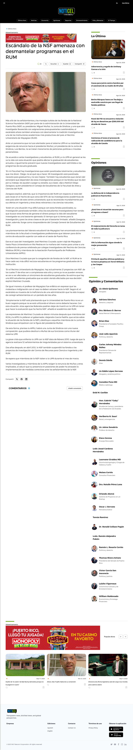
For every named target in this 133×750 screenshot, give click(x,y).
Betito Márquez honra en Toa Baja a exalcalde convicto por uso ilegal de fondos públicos (107, 102)
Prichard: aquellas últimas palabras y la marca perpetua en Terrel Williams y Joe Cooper (107, 261)
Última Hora (22, 20)
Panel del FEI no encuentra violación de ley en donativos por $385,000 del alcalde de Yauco (107, 121)
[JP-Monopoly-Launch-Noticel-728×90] (46, 38)
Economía (44, 20)
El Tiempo (111, 20)
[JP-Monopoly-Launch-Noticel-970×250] (53, 638)
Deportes (68, 20)
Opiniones (56, 20)
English (50, 731)
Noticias (34, 20)
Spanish (50, 728)
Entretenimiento (82, 20)
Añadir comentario (74, 388)
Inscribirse (125, 3)
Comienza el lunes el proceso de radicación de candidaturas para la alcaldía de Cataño (106, 140)
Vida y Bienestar (97, 20)
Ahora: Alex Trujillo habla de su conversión (20, 682)
